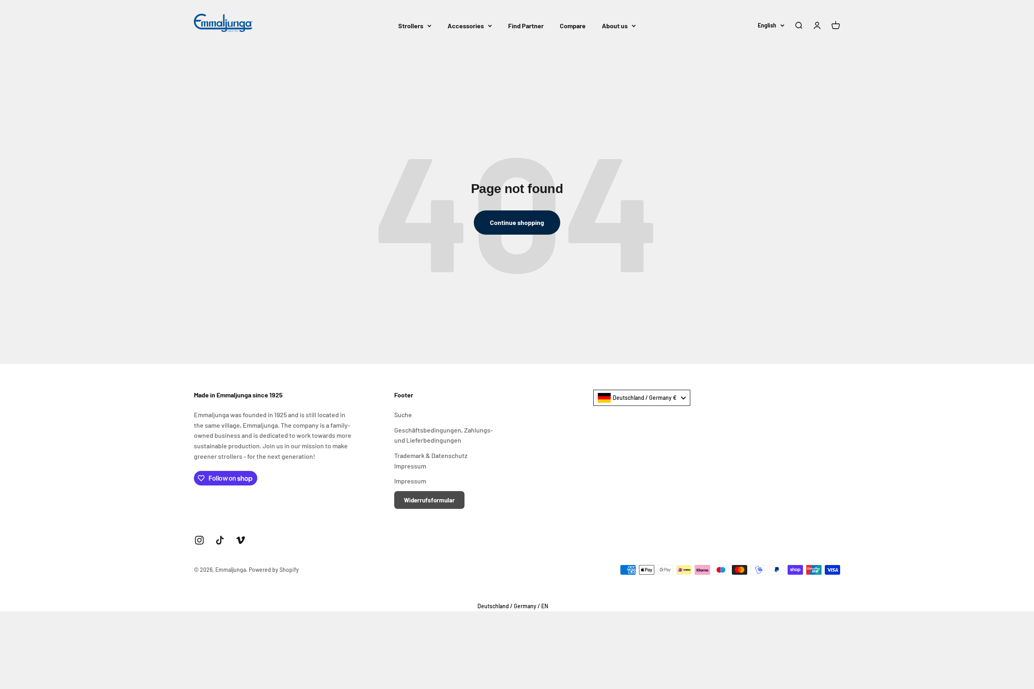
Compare (573, 25)
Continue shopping (517, 222)
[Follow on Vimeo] (240, 540)
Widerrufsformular (429, 500)
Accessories (466, 25)
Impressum (410, 481)
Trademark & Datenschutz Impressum (430, 461)
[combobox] (641, 398)
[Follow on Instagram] (199, 540)
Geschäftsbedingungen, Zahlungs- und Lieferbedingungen (443, 435)
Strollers (410, 25)
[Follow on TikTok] (219, 540)
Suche (403, 414)
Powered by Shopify (274, 569)
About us (615, 25)
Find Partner (526, 25)
